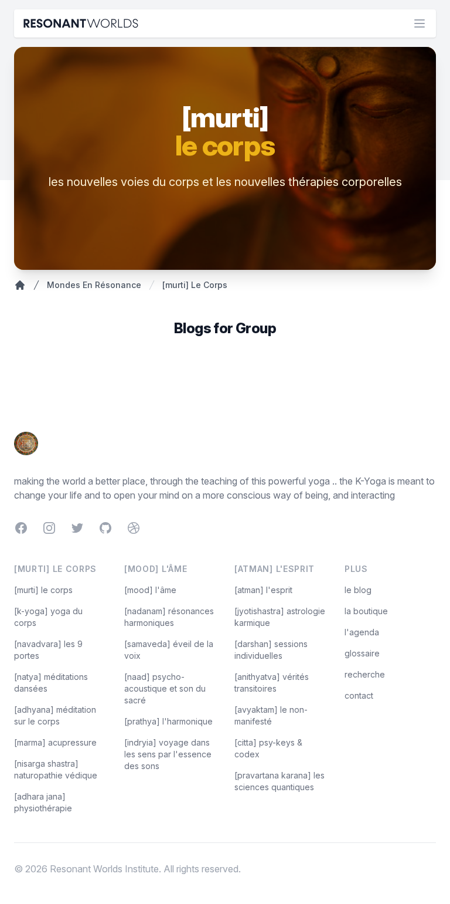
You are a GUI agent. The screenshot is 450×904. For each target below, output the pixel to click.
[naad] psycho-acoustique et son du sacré (165, 688)
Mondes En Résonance (94, 285)
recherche (365, 674)
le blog (358, 590)
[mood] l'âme (150, 590)
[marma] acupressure (55, 742)
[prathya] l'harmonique (168, 721)
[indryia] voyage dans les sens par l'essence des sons (168, 754)
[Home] (20, 285)
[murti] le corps (43, 590)
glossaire (362, 653)
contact (359, 695)
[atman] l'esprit (263, 590)
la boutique (366, 611)
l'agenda (362, 632)
